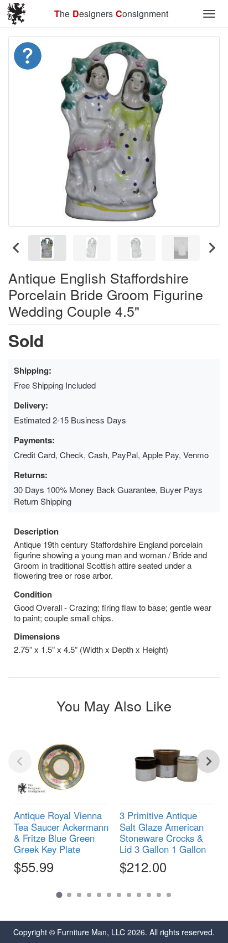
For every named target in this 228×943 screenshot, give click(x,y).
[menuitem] (47, 248)
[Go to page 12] (169, 895)
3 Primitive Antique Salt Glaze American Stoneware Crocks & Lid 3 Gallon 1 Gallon (163, 832)
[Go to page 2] (69, 895)
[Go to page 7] (119, 895)
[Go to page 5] (99, 895)
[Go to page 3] (79, 895)
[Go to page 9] (139, 895)
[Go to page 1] (59, 895)
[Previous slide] (20, 761)
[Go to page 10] (149, 895)
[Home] (17, 14)
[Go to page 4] (89, 895)
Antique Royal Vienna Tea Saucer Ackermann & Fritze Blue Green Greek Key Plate (61, 832)
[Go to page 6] (109, 895)
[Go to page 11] (159, 895)
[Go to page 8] (129, 895)
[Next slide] (211, 248)
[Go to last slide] (16, 248)
